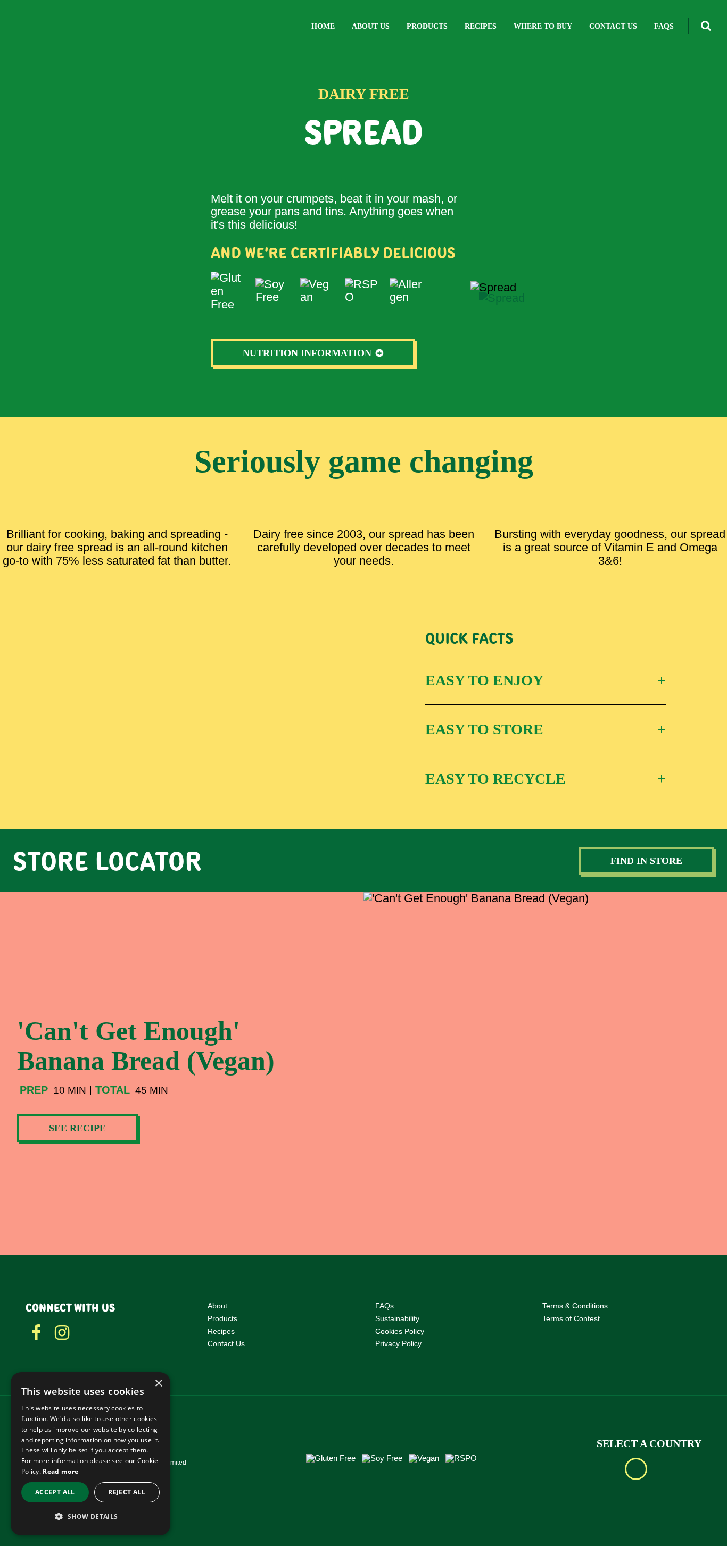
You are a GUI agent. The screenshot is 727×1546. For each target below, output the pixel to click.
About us (371, 26)
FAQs (664, 26)
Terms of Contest (571, 1318)
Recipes (481, 26)
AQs (386, 1305)
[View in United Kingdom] (636, 1469)
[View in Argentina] (666, 1469)
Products (427, 26)
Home (323, 26)
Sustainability (397, 1318)
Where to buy (543, 26)
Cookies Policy (399, 1331)
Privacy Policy (398, 1343)
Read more (60, 1471)
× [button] (158, 1384)
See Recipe (77, 1128)
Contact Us (226, 1343)
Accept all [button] (55, 1492)
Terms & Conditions (575, 1305)
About (217, 1305)
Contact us (613, 26)
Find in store (646, 860)
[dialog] (90, 1453)
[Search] (705, 25)
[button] (90, 1517)
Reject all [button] (126, 1492)
